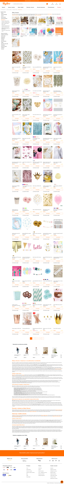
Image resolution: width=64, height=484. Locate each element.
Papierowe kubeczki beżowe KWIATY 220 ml (16, 91)
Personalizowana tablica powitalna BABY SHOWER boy (48, 139)
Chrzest (2, 15)
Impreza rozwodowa (4, 33)
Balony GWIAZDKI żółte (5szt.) (37, 209)
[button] (52, 4)
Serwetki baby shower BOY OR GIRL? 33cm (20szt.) (16, 139)
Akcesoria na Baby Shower (5, 25)
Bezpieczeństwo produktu (53, 478)
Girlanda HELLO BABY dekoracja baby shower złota (47, 67)
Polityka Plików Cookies (53, 475)
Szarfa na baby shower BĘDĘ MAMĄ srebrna (57, 162)
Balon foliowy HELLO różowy (37, 257)
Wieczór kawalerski (4, 18)
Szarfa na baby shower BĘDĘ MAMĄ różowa (57, 139)
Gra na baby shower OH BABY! (37, 90)
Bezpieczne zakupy (52, 472)
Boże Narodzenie (3, 41)
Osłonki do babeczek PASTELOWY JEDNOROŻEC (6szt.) (58, 257)
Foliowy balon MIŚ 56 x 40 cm (37, 114)
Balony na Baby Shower (5, 23)
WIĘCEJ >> (3, 31)
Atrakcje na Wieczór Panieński (30, 472)
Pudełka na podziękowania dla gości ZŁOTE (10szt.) (47, 186)
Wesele (2, 13)
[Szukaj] (47, 4)
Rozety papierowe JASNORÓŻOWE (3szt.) (25, 210)
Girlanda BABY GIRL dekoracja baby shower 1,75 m (47, 234)
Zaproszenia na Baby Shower (6, 30)
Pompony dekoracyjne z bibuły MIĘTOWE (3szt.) (47, 305)
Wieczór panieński (4, 14)
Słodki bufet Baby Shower (5, 27)
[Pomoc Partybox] (24, 461)
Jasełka (2, 42)
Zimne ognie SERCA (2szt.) (26, 328)
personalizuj (58, 118)
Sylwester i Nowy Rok (4, 43)
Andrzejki (2, 39)
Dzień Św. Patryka (4, 46)
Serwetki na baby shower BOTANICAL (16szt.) (46, 91)
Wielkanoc (2, 47)
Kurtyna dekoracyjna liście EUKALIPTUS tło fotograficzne (57, 91)
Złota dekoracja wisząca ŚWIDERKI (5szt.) (46, 210)
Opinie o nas (9, 458)
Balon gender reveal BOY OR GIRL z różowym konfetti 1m (37, 162)
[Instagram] (53, 461)
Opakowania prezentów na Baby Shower (6, 28)
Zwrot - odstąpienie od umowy (42, 472)
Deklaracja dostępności (41, 475)
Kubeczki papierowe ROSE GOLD (16, 328)
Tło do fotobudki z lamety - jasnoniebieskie (36, 139)
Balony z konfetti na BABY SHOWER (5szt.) (26, 115)
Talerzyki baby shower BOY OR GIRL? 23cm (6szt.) (47, 115)
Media (27, 475)
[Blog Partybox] (39, 461)
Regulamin (51, 468)
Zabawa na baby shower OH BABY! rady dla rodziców (47, 162)
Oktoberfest (3, 37)
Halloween (3, 38)
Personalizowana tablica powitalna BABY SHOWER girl (17, 162)
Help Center (40, 468)
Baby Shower (3, 19)
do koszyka (17, 94)
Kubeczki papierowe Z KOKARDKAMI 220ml (15, 210)
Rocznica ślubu (3, 17)
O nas (27, 468)
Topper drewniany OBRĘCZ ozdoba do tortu (16, 186)
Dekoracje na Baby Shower (6, 22)
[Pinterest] (56, 461)
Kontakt (39, 469)
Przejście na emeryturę (4, 34)
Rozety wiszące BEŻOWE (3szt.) (37, 67)
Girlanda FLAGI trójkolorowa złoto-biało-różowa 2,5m (26, 257)
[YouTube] (59, 461)
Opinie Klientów (28, 469)
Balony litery (3, 24)
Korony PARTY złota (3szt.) (57, 328)
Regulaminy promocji (53, 469)
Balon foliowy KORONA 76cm (37, 185)
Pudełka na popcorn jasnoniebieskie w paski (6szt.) (16, 305)
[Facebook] (50, 461)
